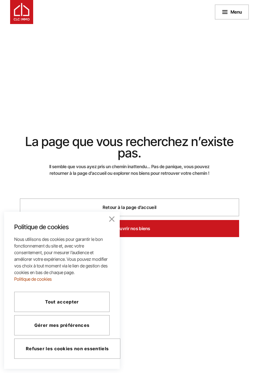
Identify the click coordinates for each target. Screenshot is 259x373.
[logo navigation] (21, 12)
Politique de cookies (33, 279)
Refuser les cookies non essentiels (67, 348)
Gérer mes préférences (61, 325)
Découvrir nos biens (129, 228)
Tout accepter (62, 301)
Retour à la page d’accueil (129, 207)
